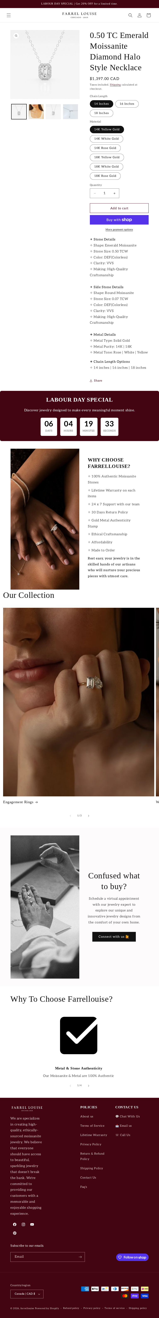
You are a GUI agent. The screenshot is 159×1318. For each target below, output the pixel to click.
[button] (8, 15)
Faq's (83, 1187)
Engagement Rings (18, 802)
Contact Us (88, 1177)
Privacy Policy (90, 1144)
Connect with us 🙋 (114, 937)
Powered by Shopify (47, 1308)
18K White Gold (106, 166)
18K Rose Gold (105, 176)
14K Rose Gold (105, 148)
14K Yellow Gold (107, 129)
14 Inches (101, 104)
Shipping (115, 84)
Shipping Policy (91, 1168)
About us (86, 1116)
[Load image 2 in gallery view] (36, 111)
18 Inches (101, 113)
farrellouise (27, 1308)
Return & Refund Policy (92, 1156)
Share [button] (98, 380)
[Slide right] (88, 815)
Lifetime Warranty (93, 1135)
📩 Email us (123, 1126)
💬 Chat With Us (127, 1116)
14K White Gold (106, 138)
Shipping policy (138, 1308)
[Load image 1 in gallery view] (18, 111)
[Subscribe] (80, 1257)
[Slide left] (70, 815)
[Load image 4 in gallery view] (70, 111)
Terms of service (115, 1308)
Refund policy (71, 1308)
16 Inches (127, 104)
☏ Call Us (122, 1135)
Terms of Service (92, 1126)
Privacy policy (92, 1308)
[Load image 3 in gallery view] (53, 111)
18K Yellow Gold (107, 157)
